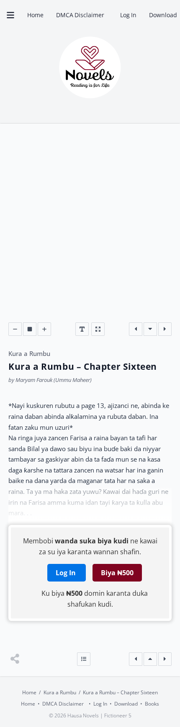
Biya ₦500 (117, 572)
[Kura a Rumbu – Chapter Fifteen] (135, 329)
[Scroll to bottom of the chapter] (150, 329)
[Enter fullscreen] (98, 329)
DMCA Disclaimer (82, 15)
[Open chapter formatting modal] (82, 329)
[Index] (83, 659)
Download (126, 703)
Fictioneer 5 (117, 715)
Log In (128, 15)
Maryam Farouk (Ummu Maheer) (53, 380)
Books (152, 703)
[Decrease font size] (15, 329)
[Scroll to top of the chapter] (150, 659)
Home (35, 15)
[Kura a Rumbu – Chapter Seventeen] (165, 329)
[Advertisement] (90, 228)
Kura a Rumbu (29, 353)
